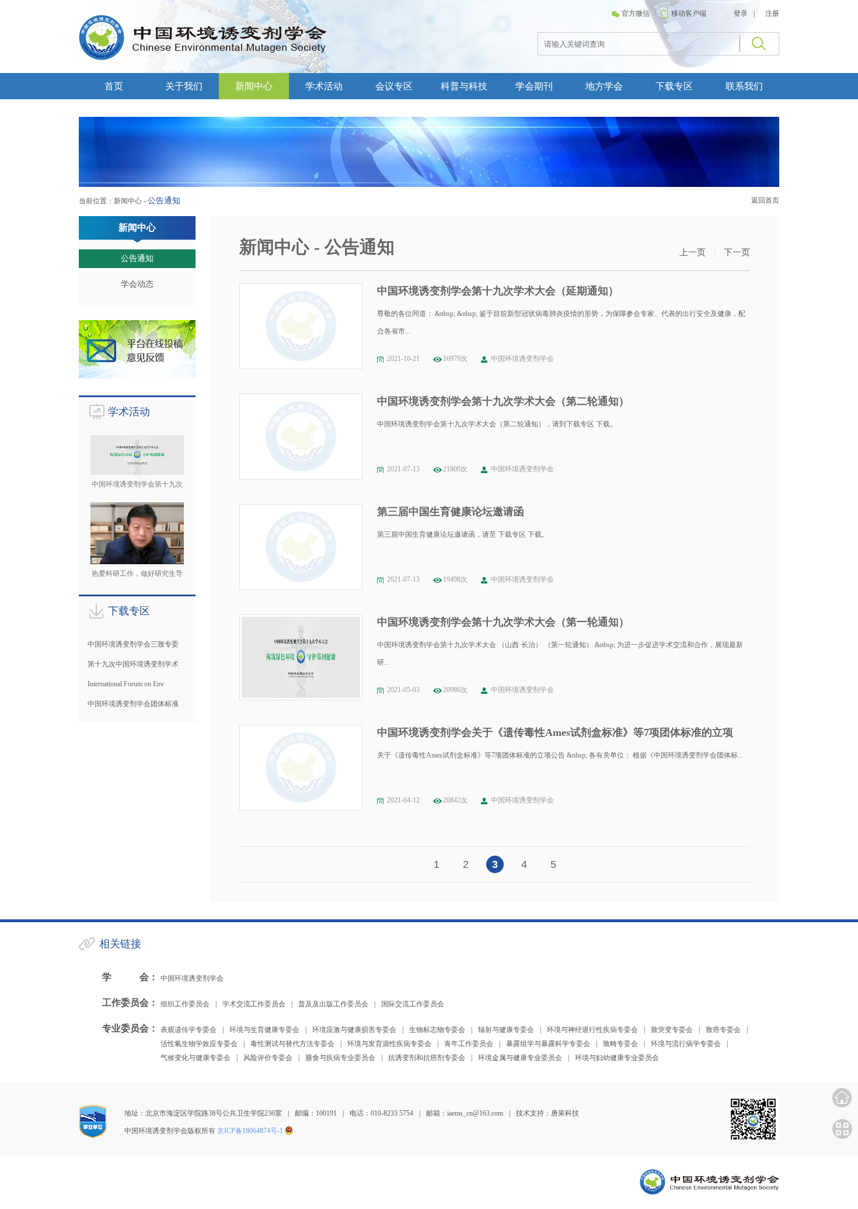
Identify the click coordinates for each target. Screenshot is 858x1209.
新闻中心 (254, 86)
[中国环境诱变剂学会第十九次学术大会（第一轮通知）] (301, 657)
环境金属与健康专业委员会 (520, 1058)
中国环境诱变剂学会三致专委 (133, 644)
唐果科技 (565, 1113)
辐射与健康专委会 (506, 1030)
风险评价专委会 (267, 1058)
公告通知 (137, 258)
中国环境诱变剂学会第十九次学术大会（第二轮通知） (503, 401)
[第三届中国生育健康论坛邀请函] (301, 547)
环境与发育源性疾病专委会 (389, 1044)
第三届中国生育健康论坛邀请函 (450, 511)
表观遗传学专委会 (189, 1030)
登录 (741, 13)
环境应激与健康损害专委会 (354, 1030)
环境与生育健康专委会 (264, 1030)
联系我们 (744, 86)
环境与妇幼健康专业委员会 (617, 1058)
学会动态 (137, 284)
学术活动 (324, 86)
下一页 (737, 252)
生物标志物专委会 (437, 1030)
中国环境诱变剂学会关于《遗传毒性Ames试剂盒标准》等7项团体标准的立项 (555, 732)
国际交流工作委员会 (412, 1004)
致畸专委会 (620, 1044)
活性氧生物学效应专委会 (199, 1044)
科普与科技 (464, 86)
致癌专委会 (723, 1030)
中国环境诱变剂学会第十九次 (137, 484)
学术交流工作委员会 (253, 1004)
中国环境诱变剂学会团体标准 (133, 704)
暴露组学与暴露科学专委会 (548, 1044)
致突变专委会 (672, 1030)
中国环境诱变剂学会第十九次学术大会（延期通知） (498, 291)
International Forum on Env (126, 684)
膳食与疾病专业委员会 (340, 1058)
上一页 (692, 252)
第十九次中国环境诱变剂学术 (133, 664)
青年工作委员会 (468, 1044)
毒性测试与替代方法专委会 (292, 1044)
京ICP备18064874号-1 (250, 1131)
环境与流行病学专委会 (686, 1044)
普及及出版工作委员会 (333, 1004)
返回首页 (765, 200)
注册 (772, 13)
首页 (113, 86)
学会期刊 (534, 86)
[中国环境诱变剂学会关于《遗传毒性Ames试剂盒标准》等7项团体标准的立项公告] (301, 767)
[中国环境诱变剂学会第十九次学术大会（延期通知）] (301, 326)
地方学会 (604, 86)
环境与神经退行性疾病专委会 (592, 1030)
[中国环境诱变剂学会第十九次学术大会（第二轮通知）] (301, 436)
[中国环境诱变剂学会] (203, 58)
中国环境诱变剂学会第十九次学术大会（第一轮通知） (503, 622)
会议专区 (394, 86)
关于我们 (184, 86)
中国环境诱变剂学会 (192, 978)
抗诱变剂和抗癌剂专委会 (426, 1058)
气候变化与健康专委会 (196, 1058)
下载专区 (674, 86)
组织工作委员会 (185, 1004)
